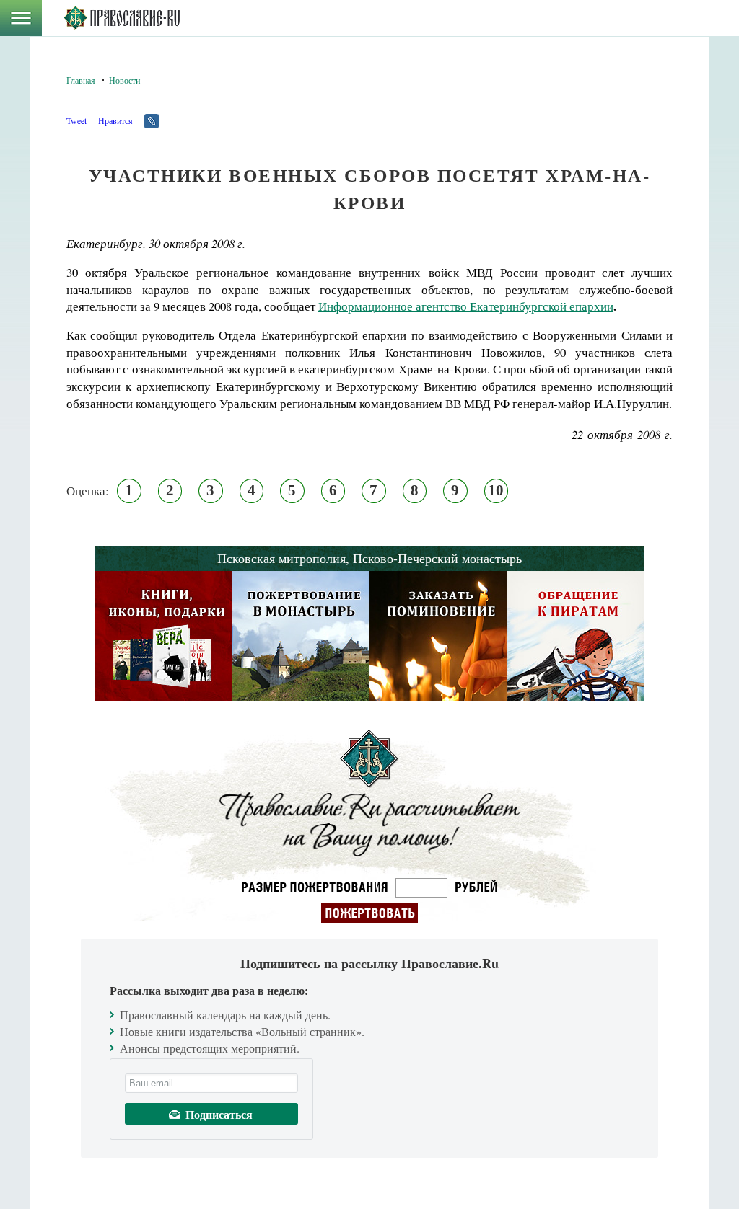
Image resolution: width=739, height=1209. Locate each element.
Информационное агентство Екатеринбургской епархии (465, 306)
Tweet (76, 120)
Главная (80, 80)
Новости (124, 80)
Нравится (115, 120)
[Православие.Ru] (122, 18)
